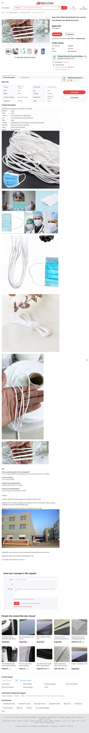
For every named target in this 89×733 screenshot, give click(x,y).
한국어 (68, 720)
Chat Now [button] (71, 34)
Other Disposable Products (38, 12)
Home (3, 12)
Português (25, 720)
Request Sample (80, 38)
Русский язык (39, 720)
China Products (15, 717)
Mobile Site (41, 718)
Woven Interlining (27, 687)
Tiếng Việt (41, 722)
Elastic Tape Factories (40, 703)
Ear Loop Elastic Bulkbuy (42, 708)
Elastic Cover (67, 703)
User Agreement (54, 726)
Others (46, 687)
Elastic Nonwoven (8, 708)
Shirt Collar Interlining (71, 684)
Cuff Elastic (29, 708)
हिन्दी (78, 720)
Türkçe (36, 722)
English (14, 720)
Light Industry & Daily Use (12, 12)
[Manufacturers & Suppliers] (44, 3)
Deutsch (51, 720)
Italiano (46, 720)
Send (16, 603)
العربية (63, 720)
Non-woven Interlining (8, 687)
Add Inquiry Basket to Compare (26, 57)
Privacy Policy (70, 726)
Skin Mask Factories (54, 703)
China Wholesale (43, 717)
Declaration (62, 726)
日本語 (73, 720)
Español (19, 720)
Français (32, 720)
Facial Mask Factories (9, 703)
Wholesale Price (52, 717)
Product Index (80, 717)
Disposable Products (25, 12)
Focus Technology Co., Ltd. (33, 726)
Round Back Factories (24, 703)
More (3, 711)
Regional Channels (70, 717)
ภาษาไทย (83, 720)
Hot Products (7, 717)
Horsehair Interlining (49, 684)
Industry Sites (61, 717)
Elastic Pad (19, 708)
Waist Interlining (27, 684)
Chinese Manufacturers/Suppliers (29, 717)
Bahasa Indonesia (50, 722)
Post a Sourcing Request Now (23, 606)
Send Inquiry (57, 34)
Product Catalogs (26, 680)
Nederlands (57, 720)
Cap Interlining (6, 684)
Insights (48, 718)
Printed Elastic (78, 703)
